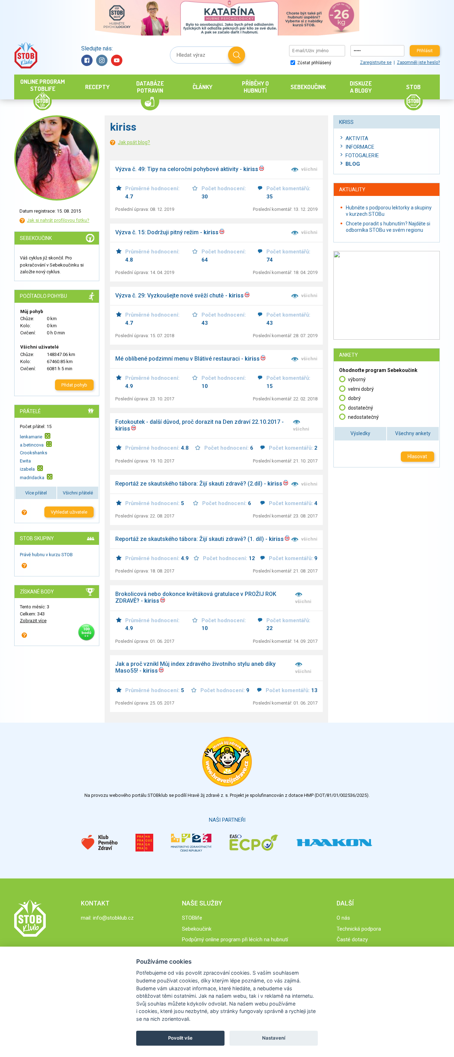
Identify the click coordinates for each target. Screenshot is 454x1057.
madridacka (32, 477)
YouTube (116, 60)
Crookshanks (33, 452)
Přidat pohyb (74, 385)
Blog (352, 164)
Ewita (25, 461)
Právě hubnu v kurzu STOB (46, 554)
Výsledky (360, 433)
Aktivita (356, 138)
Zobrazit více (33, 620)
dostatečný (360, 408)
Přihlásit (425, 50)
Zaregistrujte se (376, 62)
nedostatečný (363, 417)
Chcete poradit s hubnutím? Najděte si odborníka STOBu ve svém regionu (388, 227)
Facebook (87, 60)
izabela (27, 469)
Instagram (101, 60)
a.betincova (32, 445)
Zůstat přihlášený (313, 62)
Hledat (236, 55)
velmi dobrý (361, 389)
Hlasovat (417, 456)
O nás (343, 918)
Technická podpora (359, 929)
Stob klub (25, 55)
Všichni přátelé (78, 492)
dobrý (354, 398)
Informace (359, 147)
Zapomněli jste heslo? (418, 62)
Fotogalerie (362, 155)
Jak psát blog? (134, 142)
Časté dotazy (352, 939)
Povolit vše (180, 1038)
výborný (357, 379)
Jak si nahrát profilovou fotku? (58, 220)
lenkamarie (31, 436)
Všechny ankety (413, 433)
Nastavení (273, 1038)
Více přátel (36, 492)
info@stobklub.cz (113, 918)
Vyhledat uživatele (69, 512)
